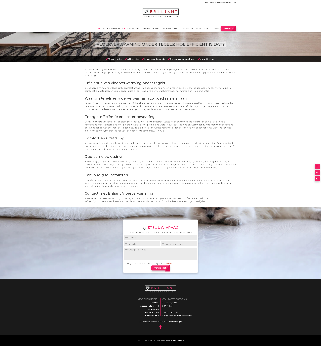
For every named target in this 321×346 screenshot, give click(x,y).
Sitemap (174, 340)
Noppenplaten (152, 312)
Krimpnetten (153, 309)
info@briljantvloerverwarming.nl (102, 201)
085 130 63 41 (178, 198)
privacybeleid (158, 263)
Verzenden (160, 268)
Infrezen (155, 303)
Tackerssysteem (151, 315)
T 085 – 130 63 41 (170, 312)
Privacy (181, 340)
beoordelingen (173, 322)
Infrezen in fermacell (149, 306)
